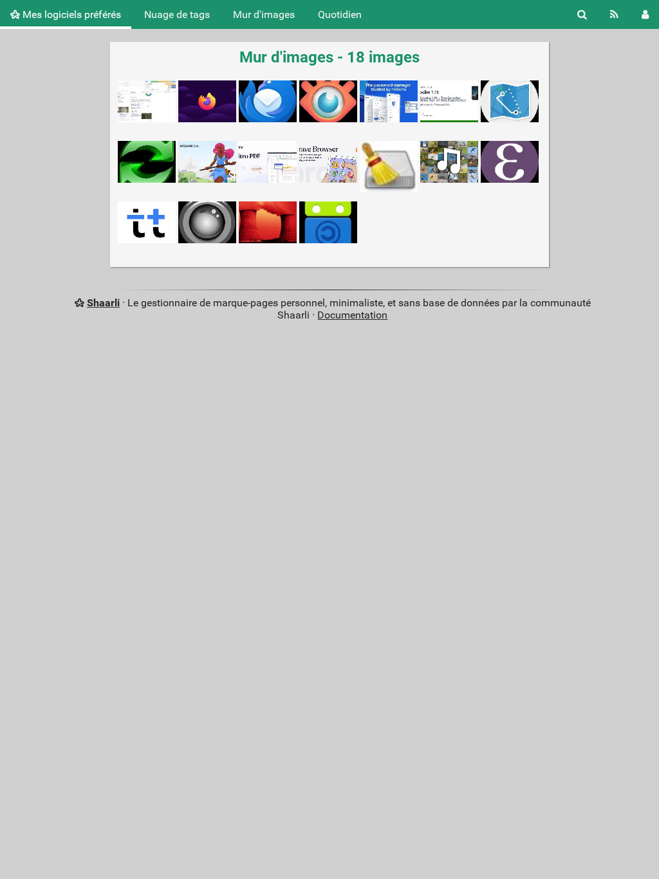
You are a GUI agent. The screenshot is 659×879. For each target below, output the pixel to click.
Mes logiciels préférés (70, 14)
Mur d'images (264, 14)
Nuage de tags (177, 14)
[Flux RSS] (614, 14)
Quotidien (340, 14)
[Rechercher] (582, 14)
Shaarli (103, 303)
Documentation (352, 315)
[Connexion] (645, 14)
